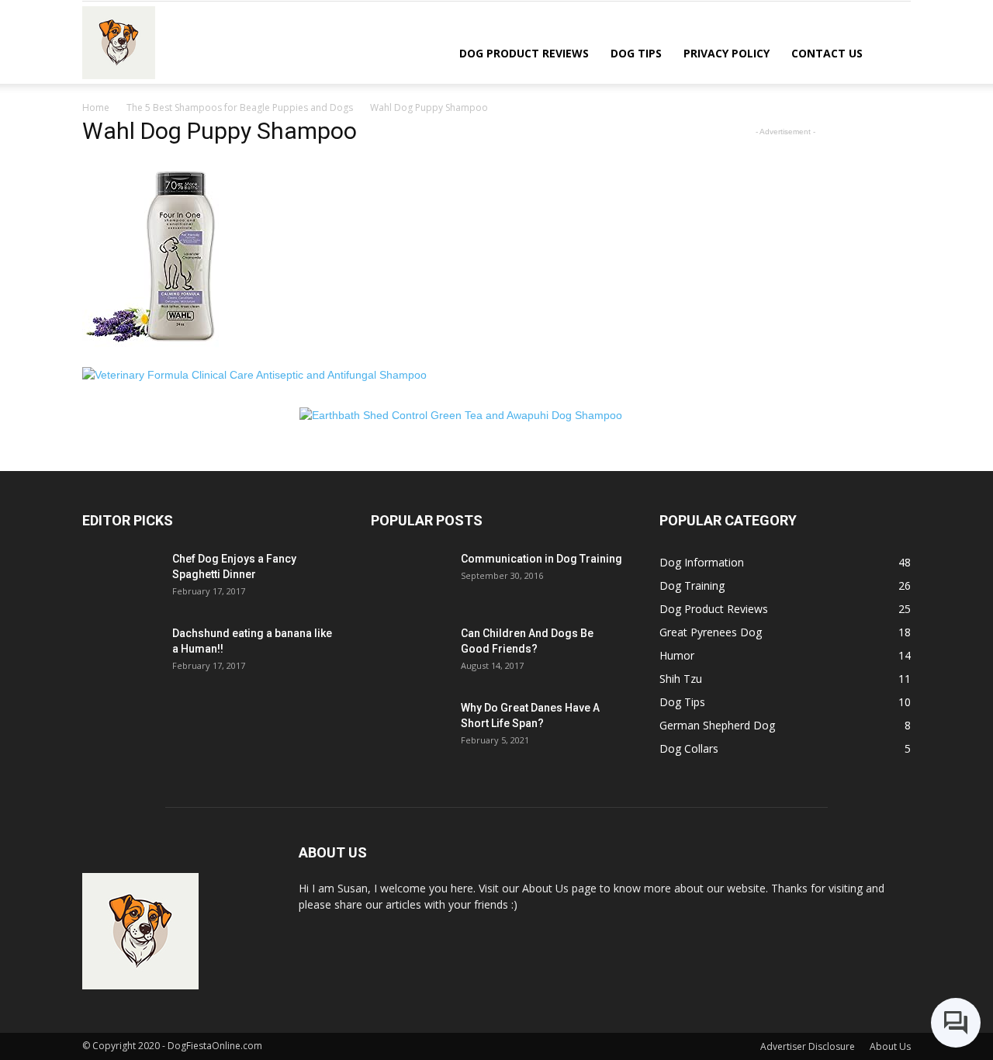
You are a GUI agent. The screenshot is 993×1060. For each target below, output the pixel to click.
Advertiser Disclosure (807, 1046)
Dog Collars (688, 748)
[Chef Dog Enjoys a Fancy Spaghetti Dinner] (121, 578)
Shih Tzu (680, 678)
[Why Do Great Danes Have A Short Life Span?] (409, 727)
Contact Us (827, 53)
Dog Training (692, 585)
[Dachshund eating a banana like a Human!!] (121, 652)
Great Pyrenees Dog (710, 632)
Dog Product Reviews (524, 53)
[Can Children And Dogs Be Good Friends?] (409, 652)
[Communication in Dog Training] (409, 578)
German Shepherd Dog (717, 725)
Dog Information (701, 562)
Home (95, 107)
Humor (676, 655)
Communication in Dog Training (541, 559)
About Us (890, 1046)
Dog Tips (636, 53)
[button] (892, 52)
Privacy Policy (726, 53)
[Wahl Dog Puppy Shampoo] (179, 351)
